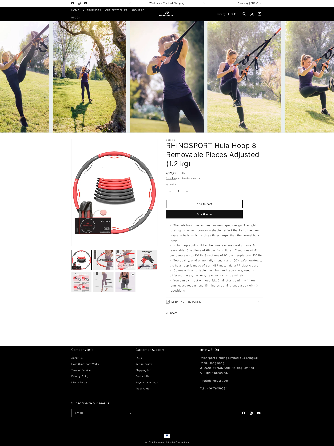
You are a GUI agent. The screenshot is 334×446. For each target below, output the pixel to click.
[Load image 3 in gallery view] (125, 260)
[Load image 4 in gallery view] (147, 260)
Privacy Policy (80, 376)
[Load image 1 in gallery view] (81, 260)
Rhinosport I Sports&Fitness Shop (171, 442)
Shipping (171, 178)
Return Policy (144, 364)
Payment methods (147, 382)
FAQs (139, 357)
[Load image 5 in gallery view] (81, 282)
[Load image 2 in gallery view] (103, 260)
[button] (244, 14)
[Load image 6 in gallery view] (103, 282)
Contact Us (142, 376)
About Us (77, 357)
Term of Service (81, 370)
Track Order (143, 388)
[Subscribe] (130, 413)
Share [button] (173, 312)
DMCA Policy (79, 382)
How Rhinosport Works (85, 364)
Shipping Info (144, 370)
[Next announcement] (204, 3)
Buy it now (204, 214)
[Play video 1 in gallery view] (125, 282)
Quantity (171, 184)
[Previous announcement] (130, 3)
